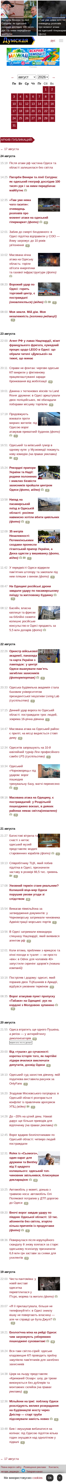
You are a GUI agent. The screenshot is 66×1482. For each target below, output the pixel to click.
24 (14, 118)
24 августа (7, 156)
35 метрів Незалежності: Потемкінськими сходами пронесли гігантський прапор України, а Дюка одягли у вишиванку (34, 544)
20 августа (7, 1022)
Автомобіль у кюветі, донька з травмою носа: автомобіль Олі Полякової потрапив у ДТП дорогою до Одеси (33, 1196)
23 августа (7, 333)
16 (52, 104)
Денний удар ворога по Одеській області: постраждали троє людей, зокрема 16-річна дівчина (33, 715)
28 (39, 118)
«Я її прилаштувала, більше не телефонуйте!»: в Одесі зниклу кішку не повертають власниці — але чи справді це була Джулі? (32, 1313)
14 (39, 104)
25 (20, 118)
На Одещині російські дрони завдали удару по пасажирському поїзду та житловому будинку (34, 591)
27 (33, 118)
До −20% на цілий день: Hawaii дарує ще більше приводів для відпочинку (31, 1121)
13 (33, 104)
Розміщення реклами (35, 1467)
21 (39, 111)
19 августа (7, 1272)
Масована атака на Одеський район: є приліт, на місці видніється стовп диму (34, 733)
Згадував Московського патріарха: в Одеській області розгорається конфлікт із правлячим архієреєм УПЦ (34, 1100)
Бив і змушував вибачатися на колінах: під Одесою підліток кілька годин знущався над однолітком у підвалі (33, 1435)
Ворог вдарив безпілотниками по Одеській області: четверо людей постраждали (32, 1139)
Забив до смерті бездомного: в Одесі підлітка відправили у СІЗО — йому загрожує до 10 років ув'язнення (34, 238)
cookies (37, 1478)
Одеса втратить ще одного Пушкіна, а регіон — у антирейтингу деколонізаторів (34, 1034)
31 (14, 125)
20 (33, 111)
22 (45, 111)
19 (26, 111)
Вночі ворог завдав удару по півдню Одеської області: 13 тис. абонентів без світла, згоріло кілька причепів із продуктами (33, 1221)
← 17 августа (9, 149)
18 (20, 111)
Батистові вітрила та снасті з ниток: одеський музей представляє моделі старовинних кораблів (30, 844)
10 (14, 104)
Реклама (33, 67)
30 (52, 118)
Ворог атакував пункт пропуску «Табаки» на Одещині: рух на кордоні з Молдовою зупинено (32, 1001)
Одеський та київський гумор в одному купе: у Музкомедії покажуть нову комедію (34, 450)
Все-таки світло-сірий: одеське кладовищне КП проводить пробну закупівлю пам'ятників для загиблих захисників (34, 1357)
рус (53, 40)
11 (20, 104)
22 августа (7, 644)
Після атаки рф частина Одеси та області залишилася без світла (32, 165)
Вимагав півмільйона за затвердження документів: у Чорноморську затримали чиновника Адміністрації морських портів (34, 915)
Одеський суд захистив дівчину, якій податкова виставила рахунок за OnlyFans (34, 1079)
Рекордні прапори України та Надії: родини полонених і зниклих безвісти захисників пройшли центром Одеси (30, 478)
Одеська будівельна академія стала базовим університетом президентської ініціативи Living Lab (34, 694)
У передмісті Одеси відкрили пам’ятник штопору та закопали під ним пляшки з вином (33, 572)
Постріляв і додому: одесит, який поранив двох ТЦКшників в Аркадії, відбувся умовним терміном (33, 982)
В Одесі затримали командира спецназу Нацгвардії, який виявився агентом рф (34, 936)
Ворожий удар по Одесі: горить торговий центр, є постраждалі (26, 293)
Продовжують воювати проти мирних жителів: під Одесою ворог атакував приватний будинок (34, 422)
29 (45, 118)
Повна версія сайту (11, 1467)
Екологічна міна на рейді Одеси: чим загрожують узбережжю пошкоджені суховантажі (33, 1337)
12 (26, 104)
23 (52, 111)
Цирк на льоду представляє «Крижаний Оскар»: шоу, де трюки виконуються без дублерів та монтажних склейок (33, 1382)
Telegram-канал (34, 1471)
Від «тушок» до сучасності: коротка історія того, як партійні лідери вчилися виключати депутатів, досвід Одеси (32, 1058)
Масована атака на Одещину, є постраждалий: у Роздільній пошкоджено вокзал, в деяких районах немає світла (33, 804)
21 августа (7, 828)
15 (45, 104)
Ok (50, 1478)
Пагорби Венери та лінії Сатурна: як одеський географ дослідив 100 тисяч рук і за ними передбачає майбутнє (18, 26)
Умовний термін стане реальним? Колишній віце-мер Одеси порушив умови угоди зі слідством (34, 892)
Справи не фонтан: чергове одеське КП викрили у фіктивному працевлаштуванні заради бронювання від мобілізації (34, 374)
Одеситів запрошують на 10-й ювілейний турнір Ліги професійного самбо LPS (34, 752)
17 (14, 111)
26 (26, 118)
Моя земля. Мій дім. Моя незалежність (33, 314)
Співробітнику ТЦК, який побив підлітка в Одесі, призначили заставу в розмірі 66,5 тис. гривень (33, 867)
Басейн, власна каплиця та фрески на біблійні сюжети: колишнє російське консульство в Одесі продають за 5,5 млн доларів (32, 619)
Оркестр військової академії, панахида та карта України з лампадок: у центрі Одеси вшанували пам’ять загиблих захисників (28, 664)
